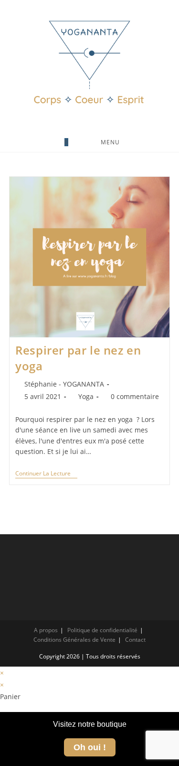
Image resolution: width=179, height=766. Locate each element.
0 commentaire (135, 396)
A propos (46, 630)
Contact (135, 640)
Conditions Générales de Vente (74, 640)
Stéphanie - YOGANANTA (64, 383)
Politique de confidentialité (102, 630)
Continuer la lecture (46, 473)
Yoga (86, 396)
